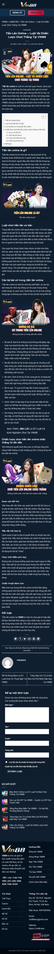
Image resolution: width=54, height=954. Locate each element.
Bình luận (9, 705)
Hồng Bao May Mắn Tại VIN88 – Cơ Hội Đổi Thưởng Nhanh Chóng (28, 809)
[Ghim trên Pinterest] (34, 639)
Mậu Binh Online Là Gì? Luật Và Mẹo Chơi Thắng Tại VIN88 (28, 793)
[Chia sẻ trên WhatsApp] (16, 639)
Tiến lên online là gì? (12, 120)
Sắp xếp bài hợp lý (15, 135)
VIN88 (4, 22)
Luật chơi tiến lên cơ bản (14, 124)
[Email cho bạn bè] (29, 639)
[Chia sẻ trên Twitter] (25, 639)
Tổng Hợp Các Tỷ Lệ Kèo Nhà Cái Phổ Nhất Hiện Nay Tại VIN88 (40, 678)
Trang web (9, 750)
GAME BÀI (13, 22)
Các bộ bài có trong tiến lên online (18, 127)
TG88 (9, 884)
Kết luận (8, 144)
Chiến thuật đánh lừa (16, 141)
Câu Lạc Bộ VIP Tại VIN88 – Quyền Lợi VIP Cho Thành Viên (30, 801)
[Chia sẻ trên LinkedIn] (38, 639)
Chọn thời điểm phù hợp (17, 138)
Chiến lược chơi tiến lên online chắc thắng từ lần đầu (25, 130)
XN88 (18, 881)
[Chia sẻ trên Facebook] (20, 639)
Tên (7, 727)
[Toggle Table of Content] (42, 117)
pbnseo (40, 44)
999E (4, 881)
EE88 (4, 884)
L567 (9, 881)
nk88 (14, 881)
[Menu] (3, 4)
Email (7, 739)
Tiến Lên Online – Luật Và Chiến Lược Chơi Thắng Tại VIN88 (28, 826)
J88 (4, 877)
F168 (15, 878)
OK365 (14, 884)
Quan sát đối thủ (15, 132)
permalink (26, 650)
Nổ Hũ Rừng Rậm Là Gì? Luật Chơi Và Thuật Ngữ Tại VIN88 (14, 678)
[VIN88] (28, 4)
